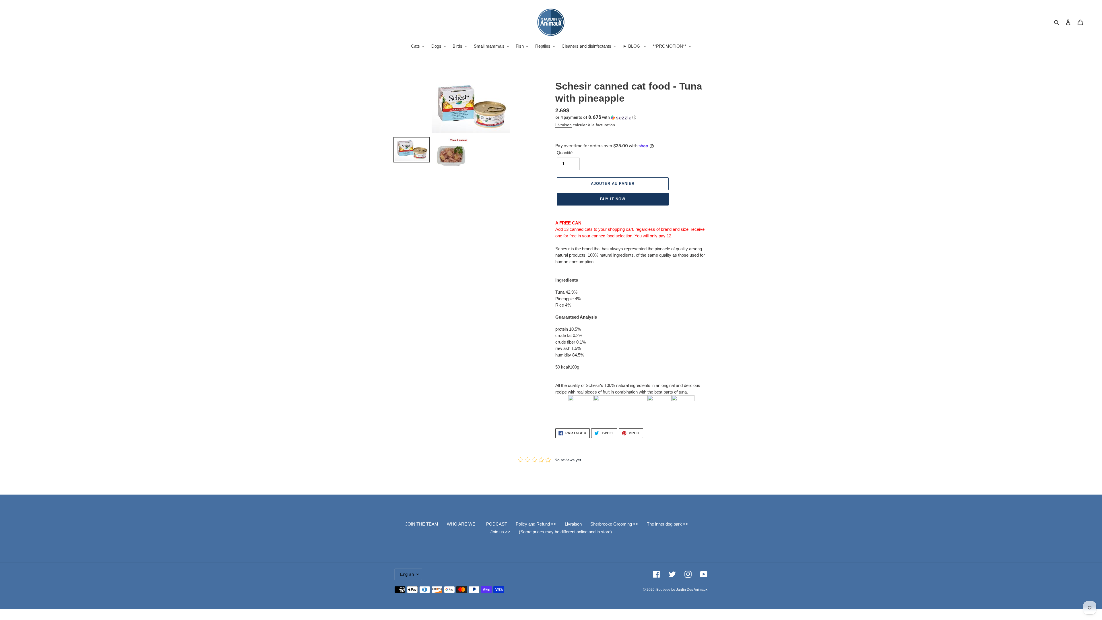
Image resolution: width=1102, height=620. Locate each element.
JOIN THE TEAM (421, 524)
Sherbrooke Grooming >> (614, 524)
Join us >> (500, 531)
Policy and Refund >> (536, 524)
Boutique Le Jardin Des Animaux (681, 590)
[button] (595, 117)
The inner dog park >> (667, 524)
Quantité (565, 152)
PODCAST (496, 524)
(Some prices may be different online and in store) (565, 531)
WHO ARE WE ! (462, 524)
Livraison (563, 125)
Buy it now (612, 199)
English (407, 574)
